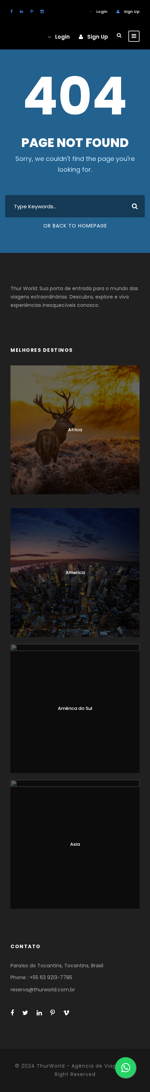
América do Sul (75, 708)
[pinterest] (31, 11)
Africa (75, 429)
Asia (75, 844)
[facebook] (11, 11)
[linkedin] (21, 11)
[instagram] (42, 11)
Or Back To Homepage (75, 225)
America (75, 572)
